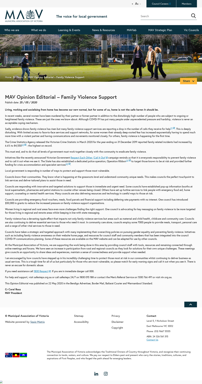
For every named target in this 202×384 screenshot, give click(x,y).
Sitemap (78, 316)
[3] (127, 160)
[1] (171, 128)
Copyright (117, 328)
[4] (67, 164)
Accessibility (81, 322)
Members (186, 3)
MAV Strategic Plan (160, 30)
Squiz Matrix (37, 322)
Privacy (116, 316)
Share (186, 81)
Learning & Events (69, 30)
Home (8, 77)
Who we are (11, 30)
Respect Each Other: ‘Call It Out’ (88, 157)
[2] (23, 145)
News (20, 77)
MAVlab (131, 30)
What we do (38, 30)
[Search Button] (193, 16)
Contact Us (152, 339)
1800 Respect (41, 271)
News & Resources (103, 30)
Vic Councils (191, 30)
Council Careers (160, 3)
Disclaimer (118, 322)
